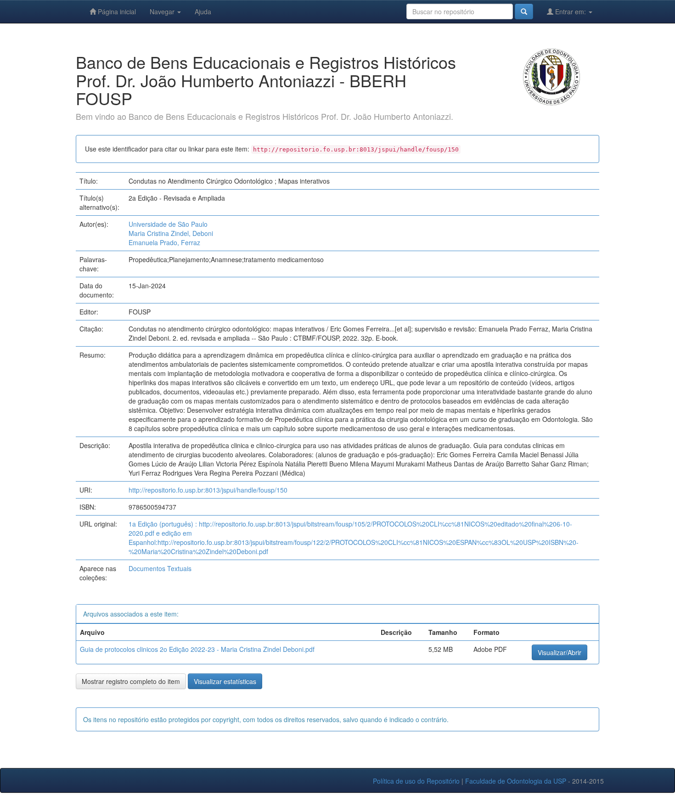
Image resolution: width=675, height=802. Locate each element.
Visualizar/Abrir (559, 652)
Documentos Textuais (160, 568)
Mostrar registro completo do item (131, 681)
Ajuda (203, 11)
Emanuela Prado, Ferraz (164, 242)
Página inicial (116, 11)
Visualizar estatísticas (225, 681)
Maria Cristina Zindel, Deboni (171, 233)
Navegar (163, 11)
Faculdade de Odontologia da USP (515, 780)
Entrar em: (570, 11)
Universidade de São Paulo (168, 224)
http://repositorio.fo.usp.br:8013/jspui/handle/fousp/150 (208, 489)
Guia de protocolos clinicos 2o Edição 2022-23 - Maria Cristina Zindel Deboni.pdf (197, 649)
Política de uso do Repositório (416, 780)
